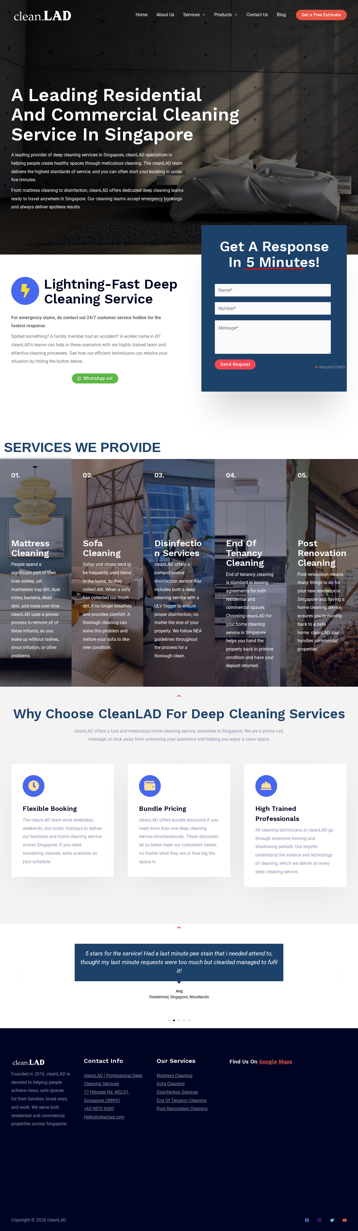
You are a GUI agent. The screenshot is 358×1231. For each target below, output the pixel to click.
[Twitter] (332, 1220)
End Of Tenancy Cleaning (181, 1100)
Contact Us (257, 14)
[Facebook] (307, 1220)
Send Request (235, 364)
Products (223, 14)
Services (191, 14)
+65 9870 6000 (99, 1108)
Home (141, 14)
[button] (19, 976)
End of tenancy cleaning (245, 553)
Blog (281, 14)
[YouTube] (345, 1220)
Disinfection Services (177, 1092)
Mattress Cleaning (30, 548)
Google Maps (274, 1062)
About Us (165, 14)
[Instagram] (319, 1220)
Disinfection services (178, 548)
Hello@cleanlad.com (104, 1117)
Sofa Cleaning (102, 548)
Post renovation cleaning (322, 553)
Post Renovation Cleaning (182, 1108)
